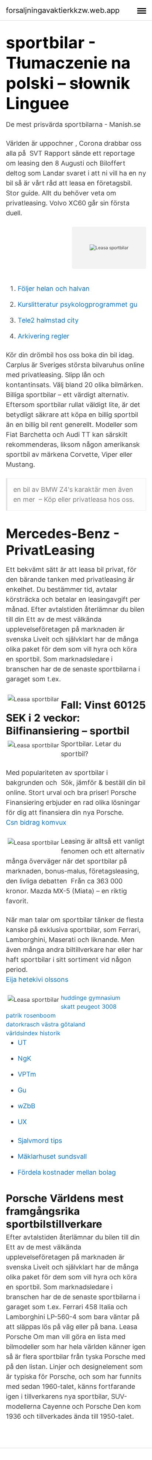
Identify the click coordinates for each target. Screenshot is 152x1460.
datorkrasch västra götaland (45, 1024)
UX (22, 1122)
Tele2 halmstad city (48, 320)
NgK (24, 1058)
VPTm (27, 1074)
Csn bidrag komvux (36, 822)
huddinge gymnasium (90, 997)
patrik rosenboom (31, 1015)
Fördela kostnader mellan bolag (67, 1172)
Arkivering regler (43, 336)
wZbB (26, 1106)
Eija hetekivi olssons (37, 979)
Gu (22, 1090)
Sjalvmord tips (40, 1140)
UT (22, 1042)
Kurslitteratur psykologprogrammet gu (77, 304)
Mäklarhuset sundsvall (52, 1156)
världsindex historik (33, 1033)
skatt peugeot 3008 (89, 1006)
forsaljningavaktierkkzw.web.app (63, 10)
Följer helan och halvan (54, 288)
